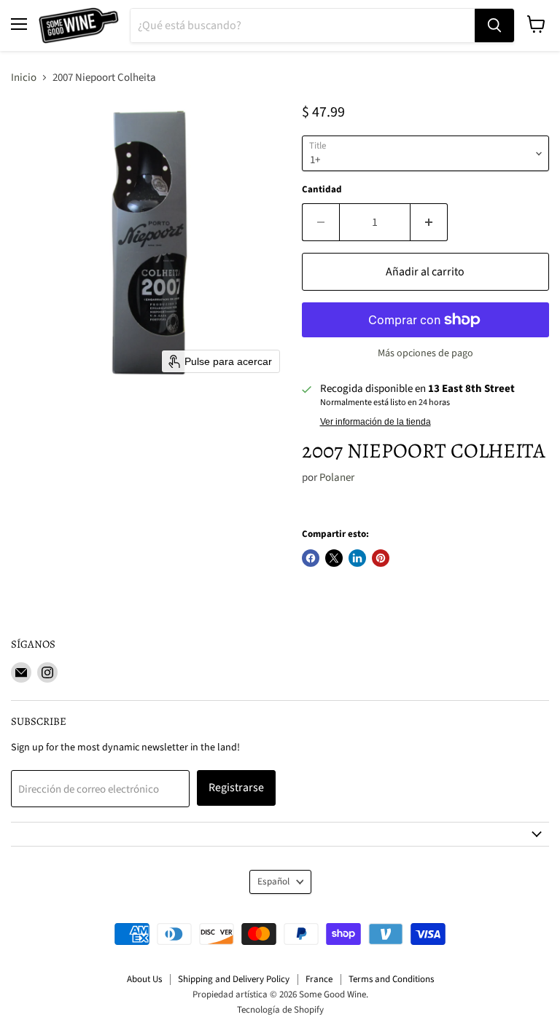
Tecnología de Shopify (280, 1009)
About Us (144, 979)
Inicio (23, 77)
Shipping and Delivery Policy (233, 979)
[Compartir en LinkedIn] (357, 558)
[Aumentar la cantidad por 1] (429, 222)
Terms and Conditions (391, 979)
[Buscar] (494, 25)
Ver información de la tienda (375, 422)
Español (273, 881)
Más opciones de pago (425, 353)
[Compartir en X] (334, 558)
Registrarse (236, 788)
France (319, 979)
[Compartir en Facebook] (310, 558)
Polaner (336, 477)
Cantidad (322, 189)
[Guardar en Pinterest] (380, 558)
